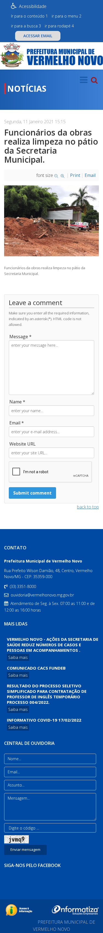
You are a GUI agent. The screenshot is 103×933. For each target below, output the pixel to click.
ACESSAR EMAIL (37, 35)
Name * (17, 402)
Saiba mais (18, 657)
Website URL (22, 444)
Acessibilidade (33, 6)
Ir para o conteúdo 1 (29, 16)
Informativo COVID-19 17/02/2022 (44, 720)
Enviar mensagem (25, 849)
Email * (16, 423)
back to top (88, 507)
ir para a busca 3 (26, 25)
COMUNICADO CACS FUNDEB (36, 668)
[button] (5, 98)
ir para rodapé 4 (59, 25)
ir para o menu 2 (66, 16)
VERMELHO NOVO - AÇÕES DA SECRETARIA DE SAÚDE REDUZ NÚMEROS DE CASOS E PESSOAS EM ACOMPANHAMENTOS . (52, 644)
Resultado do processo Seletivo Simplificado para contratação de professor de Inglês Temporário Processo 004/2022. (47, 694)
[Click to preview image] (51, 220)
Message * (20, 337)
